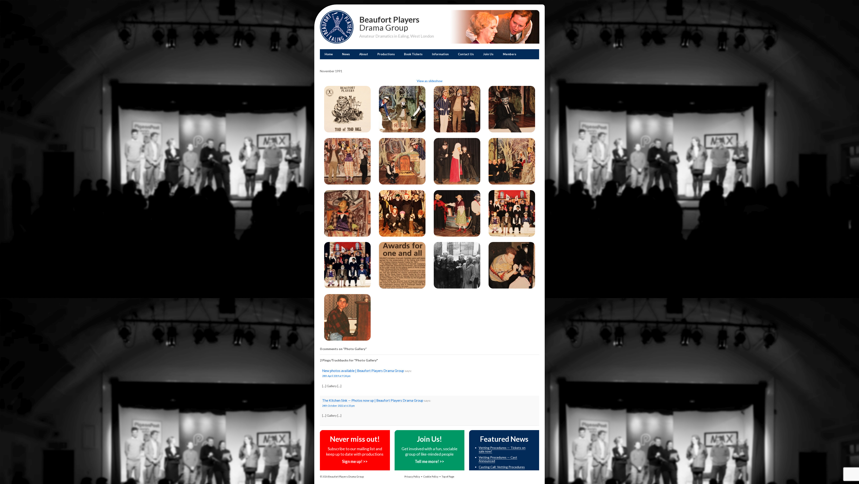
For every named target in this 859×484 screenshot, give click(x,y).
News (346, 54)
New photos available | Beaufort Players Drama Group (363, 371)
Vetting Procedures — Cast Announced (498, 459)
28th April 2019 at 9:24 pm (336, 375)
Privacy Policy (412, 476)
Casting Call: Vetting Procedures (502, 467)
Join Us (488, 54)
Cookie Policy (430, 476)
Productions (386, 54)
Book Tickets (413, 54)
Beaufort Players (389, 23)
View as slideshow (429, 81)
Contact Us (466, 54)
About (363, 54)
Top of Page (448, 476)
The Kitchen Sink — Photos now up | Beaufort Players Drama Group (372, 400)
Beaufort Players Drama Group (346, 476)
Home (329, 54)
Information (440, 54)
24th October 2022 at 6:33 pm (338, 405)
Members (509, 54)
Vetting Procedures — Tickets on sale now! (502, 449)
